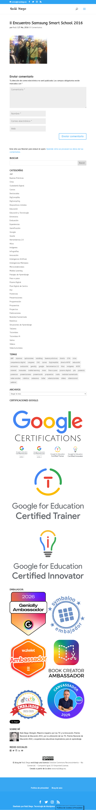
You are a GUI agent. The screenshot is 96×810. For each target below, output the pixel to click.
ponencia (81, 370)
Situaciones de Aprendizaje (21, 325)
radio (58, 374)
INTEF (78, 366)
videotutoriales (53, 378)
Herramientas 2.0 (17, 240)
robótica (26, 378)
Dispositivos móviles (18, 205)
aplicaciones (28, 358)
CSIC (38, 362)
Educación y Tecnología (19, 213)
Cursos (12, 190)
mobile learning (34, 370)
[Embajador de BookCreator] (66, 680)
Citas (12, 182)
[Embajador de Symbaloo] (66, 635)
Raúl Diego (26, 763)
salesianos (35, 378)
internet (13, 370)
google (41, 366)
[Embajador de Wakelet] (28, 680)
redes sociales (15, 378)
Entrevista (14, 217)
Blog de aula (57, 788)
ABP (11, 174)
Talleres (13, 329)
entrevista (14, 366)
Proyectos (14, 309)
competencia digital (18, 362)
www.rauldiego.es (59, 769)
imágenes (70, 366)
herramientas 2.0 (52, 366)
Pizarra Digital (15, 282)
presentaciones (25, 374)
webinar (13, 382)
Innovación (14, 255)
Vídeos (12, 344)
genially (33, 366)
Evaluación (14, 220)
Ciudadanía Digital (17, 186)
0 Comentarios (36, 27)
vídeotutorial (73, 378)
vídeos (63, 378)
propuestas (49, 374)
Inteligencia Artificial (18, 259)
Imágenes (14, 248)
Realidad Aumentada (18, 317)
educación (76, 362)
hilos (62, 366)
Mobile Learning (16, 271)
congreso (31, 362)
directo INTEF (65, 362)
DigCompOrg (15, 201)
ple (74, 370)
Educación (14, 209)
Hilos (12, 244)
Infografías (14, 251)
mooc (44, 370)
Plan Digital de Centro (19, 286)
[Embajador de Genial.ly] (28, 635)
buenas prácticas (51, 358)
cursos (44, 362)
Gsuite (12, 236)
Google (13, 232)
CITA (68, 358)
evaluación (24, 366)
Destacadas (14, 193)
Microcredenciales (17, 267)
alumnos (19, 358)
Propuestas (14, 305)
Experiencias (15, 224)
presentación (38, 374)
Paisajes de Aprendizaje (19, 275)
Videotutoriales (16, 348)
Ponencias (14, 294)
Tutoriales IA (15, 336)
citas (74, 358)
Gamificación (15, 228)
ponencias (14, 374)
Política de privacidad (39, 788)
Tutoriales (14, 332)
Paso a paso (15, 278)
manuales (22, 370)
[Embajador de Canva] (66, 718)
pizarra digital (65, 370)
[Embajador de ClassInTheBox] (28, 718)
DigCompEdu (15, 197)
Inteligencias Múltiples (19, 263)
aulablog (39, 358)
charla (62, 358)
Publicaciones (15, 313)
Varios (12, 340)
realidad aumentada (70, 374)
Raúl (15, 27)
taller (43, 378)
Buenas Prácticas (17, 178)
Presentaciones (16, 298)
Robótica (13, 321)
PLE (11, 290)
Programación (15, 302)
